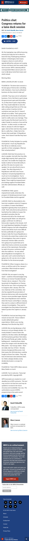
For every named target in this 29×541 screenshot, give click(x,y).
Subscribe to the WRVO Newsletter (13, 484)
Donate (24, 2)
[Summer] (14, 10)
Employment (6, 520)
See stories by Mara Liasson (18, 430)
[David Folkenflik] (5, 405)
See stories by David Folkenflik (16, 412)
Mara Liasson (19, 30)
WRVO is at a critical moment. (13, 445)
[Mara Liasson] (5, 423)
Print (20, 36)
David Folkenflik (11, 30)
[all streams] (27, 539)
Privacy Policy (6, 531)
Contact (5, 524)
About (4, 513)
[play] (2, 539)
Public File (5, 527)
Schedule (5, 517)
